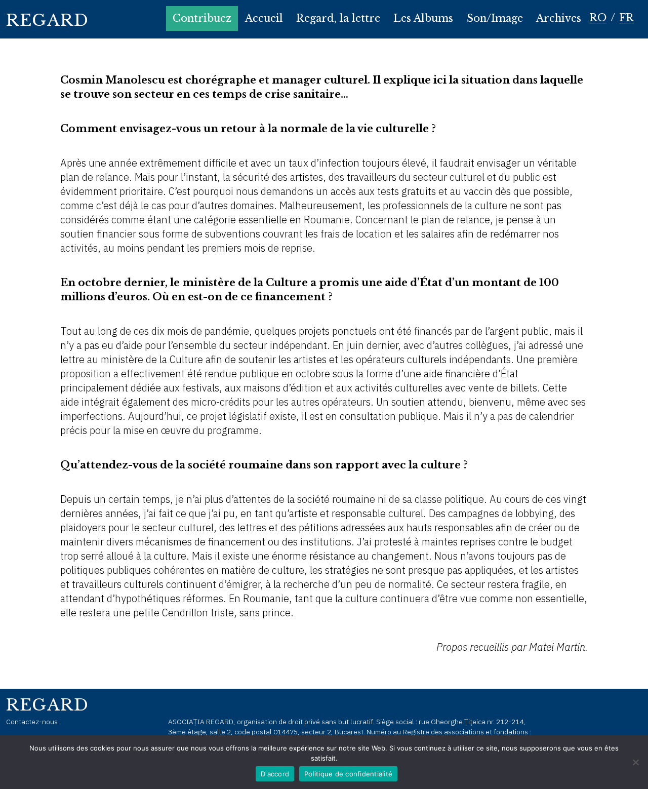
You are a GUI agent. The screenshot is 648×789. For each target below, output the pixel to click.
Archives (558, 18)
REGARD (47, 20)
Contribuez (202, 18)
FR (626, 18)
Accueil (264, 18)
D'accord (275, 774)
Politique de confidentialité (348, 774)
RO (597, 18)
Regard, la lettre (338, 18)
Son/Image (495, 18)
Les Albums (423, 18)
